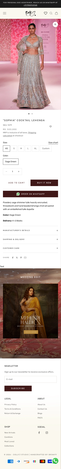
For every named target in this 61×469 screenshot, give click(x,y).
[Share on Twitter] (17, 257)
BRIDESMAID (34, 342)
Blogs (40, 413)
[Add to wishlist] (50, 127)
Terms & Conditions (12, 409)
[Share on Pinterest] (21, 257)
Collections (9, 446)
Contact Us (42, 409)
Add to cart (16, 183)
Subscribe (18, 388)
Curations (8, 437)
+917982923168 (30, 5)
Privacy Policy (10, 404)
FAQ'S (40, 418)
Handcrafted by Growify (43, 455)
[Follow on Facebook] (39, 432)
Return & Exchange (12, 413)
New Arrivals (9, 433)
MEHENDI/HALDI (12, 342)
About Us (41, 404)
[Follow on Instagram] (46, 432)
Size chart (53, 142)
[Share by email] (25, 257)
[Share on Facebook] (13, 257)
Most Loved (9, 441)
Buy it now (44, 183)
